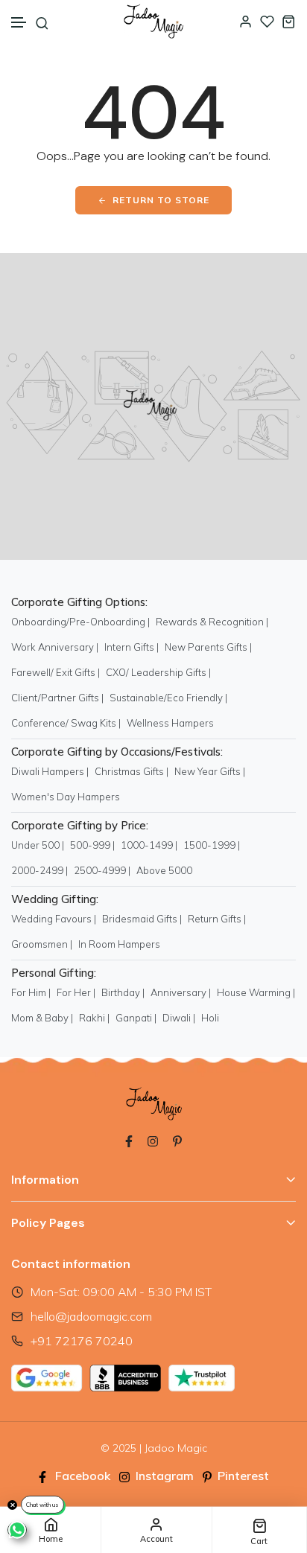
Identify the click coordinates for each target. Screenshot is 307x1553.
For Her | (76, 992)
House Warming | (256, 992)
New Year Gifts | (209, 771)
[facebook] (129, 1139)
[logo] (153, 21)
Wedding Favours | (53, 919)
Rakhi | (94, 1018)
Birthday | (123, 992)
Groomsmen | (41, 944)
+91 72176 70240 (82, 1340)
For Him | (31, 992)
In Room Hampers (119, 944)
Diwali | (178, 1018)
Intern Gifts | (131, 647)
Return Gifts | (217, 919)
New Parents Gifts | (208, 647)
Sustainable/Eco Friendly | (168, 698)
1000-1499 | (149, 845)
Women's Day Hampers (65, 797)
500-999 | (92, 845)
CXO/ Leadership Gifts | (158, 672)
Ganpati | (135, 1018)
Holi (210, 1018)
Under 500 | (37, 845)
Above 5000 (164, 870)
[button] (19, 22)
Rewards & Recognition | (212, 622)
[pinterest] (177, 1139)
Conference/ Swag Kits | (66, 723)
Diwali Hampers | (50, 771)
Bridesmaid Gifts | (142, 919)
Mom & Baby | (42, 1018)
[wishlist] (267, 21)
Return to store (161, 199)
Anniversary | (181, 992)
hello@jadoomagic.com (91, 1316)
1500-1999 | (211, 845)
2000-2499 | (39, 870)
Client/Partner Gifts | (57, 698)
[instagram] (153, 1139)
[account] (245, 21)
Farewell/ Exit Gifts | (55, 672)
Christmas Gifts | (131, 771)
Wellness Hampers (170, 723)
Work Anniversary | (54, 647)
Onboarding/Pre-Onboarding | (80, 622)
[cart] (289, 21)
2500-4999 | (102, 870)
